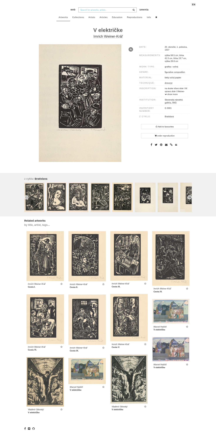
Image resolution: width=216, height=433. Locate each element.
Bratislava (169, 116)
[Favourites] (156, 17)
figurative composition (175, 72)
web (73, 9)
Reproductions (134, 17)
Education (117, 17)
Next (189, 197)
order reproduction (166, 136)
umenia (144, 9)
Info (149, 17)
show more (172, 94)
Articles (104, 17)
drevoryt (168, 83)
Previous (26, 197)
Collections (78, 17)
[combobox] (107, 9)
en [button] (193, 4)
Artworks (63, 17)
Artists (91, 17)
